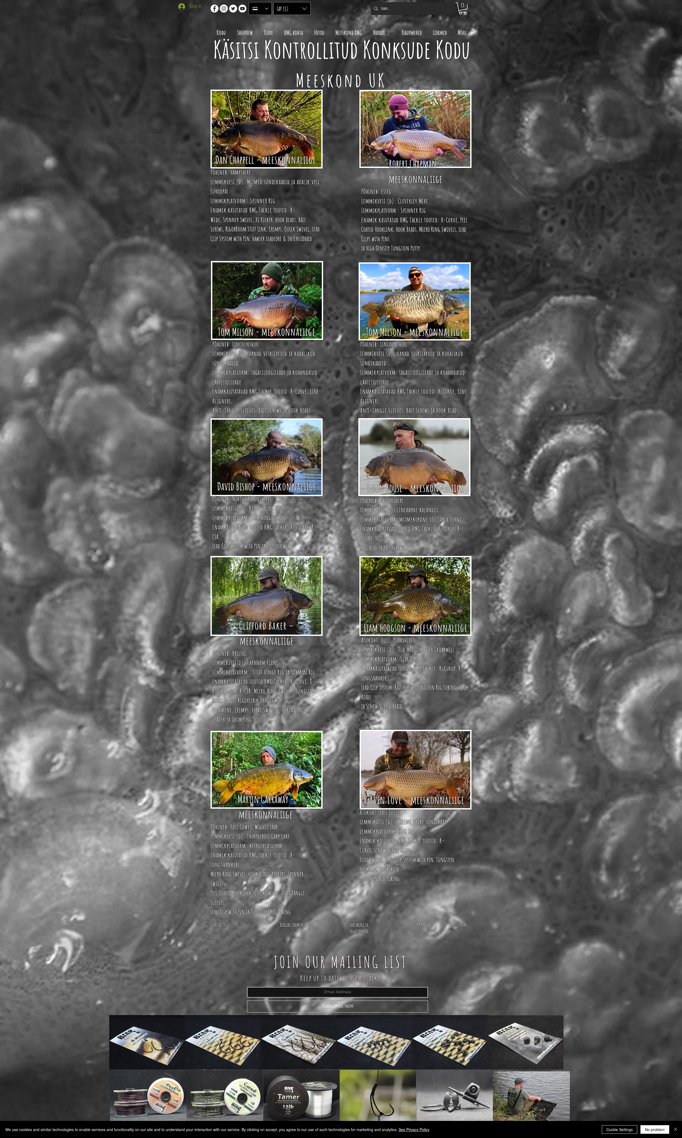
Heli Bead (368, 547)
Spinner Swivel (238, 219)
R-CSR (244, 691)
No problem (655, 1129)
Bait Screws (269, 410)
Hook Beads (285, 219)
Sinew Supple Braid (384, 706)
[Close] (675, 1129)
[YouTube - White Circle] (242, 9)
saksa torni (449, 519)
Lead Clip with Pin (227, 912)
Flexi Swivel (371, 859)
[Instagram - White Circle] (224, 9)
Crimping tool (247, 719)
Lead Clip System (376, 687)
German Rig (303, 672)
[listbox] (292, 8)
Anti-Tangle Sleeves (233, 410)
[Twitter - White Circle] (233, 9)
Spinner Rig (262, 201)
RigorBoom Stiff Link (245, 229)
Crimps (275, 229)
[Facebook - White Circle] (214, 9)
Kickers (278, 874)
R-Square (299, 527)
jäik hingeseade (267, 518)
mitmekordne (413, 519)
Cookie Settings (619, 1129)
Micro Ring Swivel (273, 691)
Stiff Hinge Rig (268, 672)
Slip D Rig (410, 659)
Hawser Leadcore (267, 238)
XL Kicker (264, 219)
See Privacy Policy (414, 1129)
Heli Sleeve (385, 538)
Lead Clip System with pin (409, 859)
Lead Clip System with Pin (236, 546)
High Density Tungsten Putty (393, 248)
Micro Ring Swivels (437, 229)
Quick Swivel (296, 229)
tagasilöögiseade (268, 372)
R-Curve (449, 220)
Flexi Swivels (265, 710)
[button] (292, 8)
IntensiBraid (299, 238)
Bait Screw (404, 687)
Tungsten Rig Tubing (436, 687)
